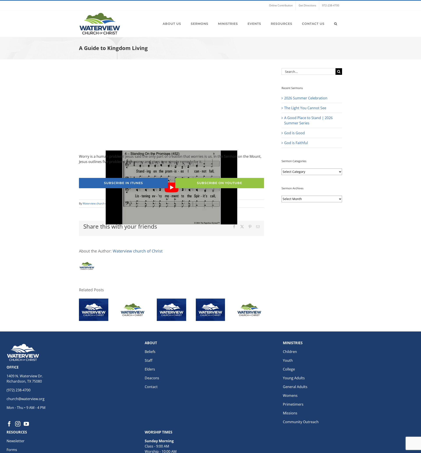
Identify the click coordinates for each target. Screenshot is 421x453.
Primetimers (293, 404)
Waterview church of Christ (99, 203)
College (289, 369)
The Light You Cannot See (305, 108)
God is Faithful (296, 142)
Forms (12, 449)
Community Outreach (301, 421)
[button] (335, 24)
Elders (150, 369)
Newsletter (16, 441)
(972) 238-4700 (18, 390)
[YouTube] (26, 423)
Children (290, 351)
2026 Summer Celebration (305, 98)
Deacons (152, 378)
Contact (151, 386)
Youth (288, 360)
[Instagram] (17, 423)
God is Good (294, 133)
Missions (290, 413)
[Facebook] (9, 423)
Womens (290, 395)
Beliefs (150, 351)
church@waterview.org (26, 398)
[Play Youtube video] (171, 187)
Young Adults (294, 378)
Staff (148, 360)
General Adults (295, 386)
